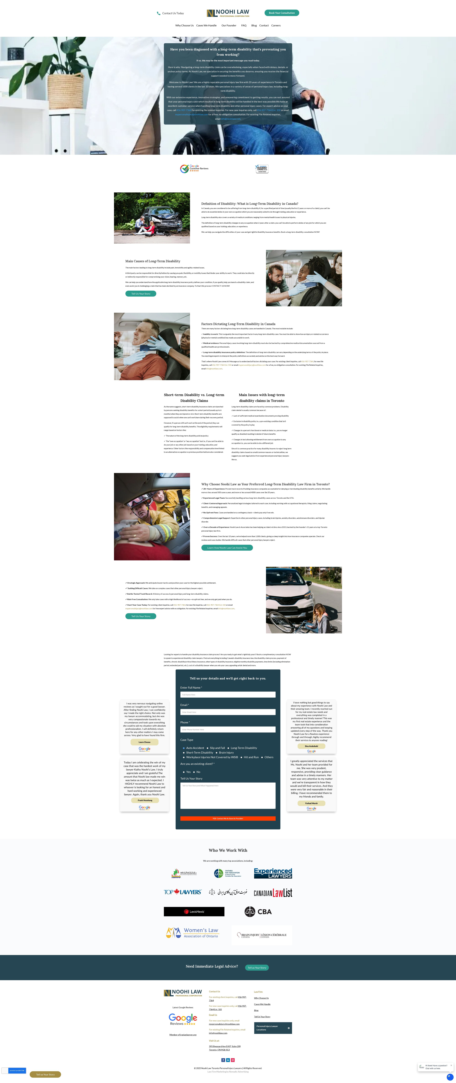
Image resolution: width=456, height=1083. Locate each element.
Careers (276, 26)
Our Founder (229, 26)
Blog (254, 26)
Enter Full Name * (191, 687)
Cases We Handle (206, 26)
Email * (184, 705)
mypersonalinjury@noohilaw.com (191, 114)
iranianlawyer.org (182, 1034)
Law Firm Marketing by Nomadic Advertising (228, 1071)
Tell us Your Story (257, 967)
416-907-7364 (184, 110)
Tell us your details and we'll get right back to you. (228, 678)
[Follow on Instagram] (233, 1060)
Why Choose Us (184, 26)
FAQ (243, 26)
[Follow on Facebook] (223, 1060)
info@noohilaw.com (230, 118)
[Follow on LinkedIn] (228, 1060)
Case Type (186, 739)
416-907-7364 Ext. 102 (269, 110)
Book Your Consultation (282, 12)
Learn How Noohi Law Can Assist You (227, 547)
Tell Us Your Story (140, 293)
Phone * (185, 722)
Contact (264, 26)
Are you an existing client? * (197, 763)
